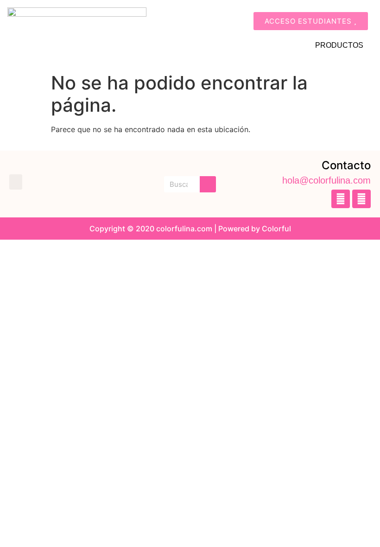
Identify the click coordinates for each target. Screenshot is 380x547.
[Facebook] (340, 199)
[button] (15, 182)
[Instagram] (361, 199)
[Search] (208, 184)
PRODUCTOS (339, 45)
